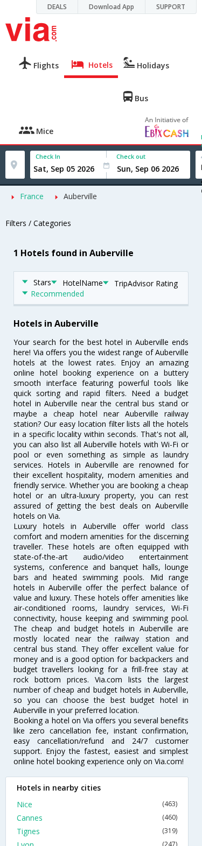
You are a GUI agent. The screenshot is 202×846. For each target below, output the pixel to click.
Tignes (97, 831)
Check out (130, 156)
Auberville (80, 196)
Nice (97, 804)
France (32, 196)
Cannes (97, 818)
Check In (48, 156)
